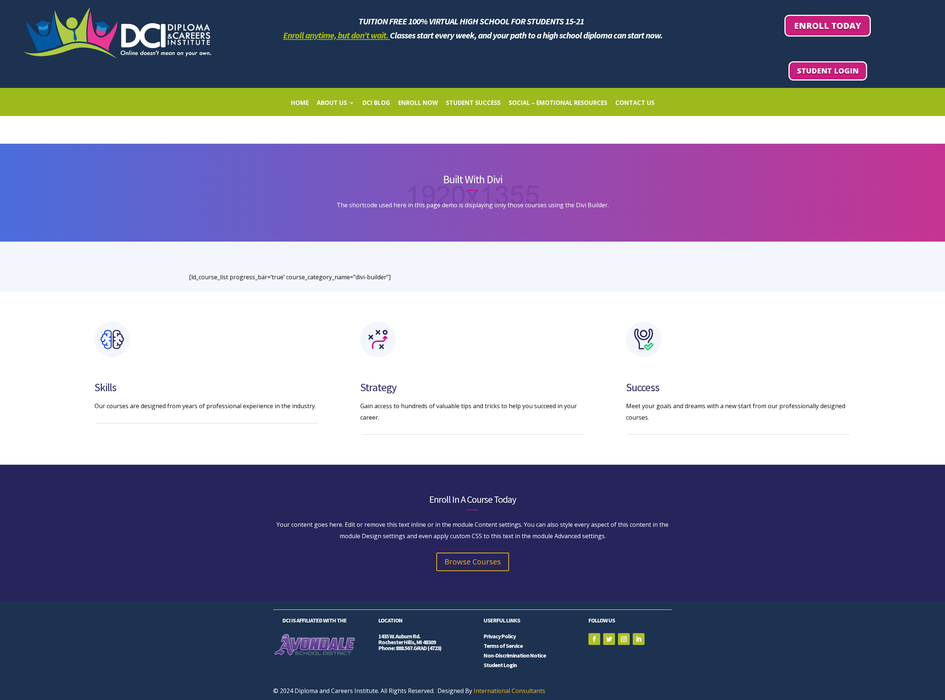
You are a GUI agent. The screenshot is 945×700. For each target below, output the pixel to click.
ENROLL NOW (418, 103)
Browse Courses (472, 562)
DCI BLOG (376, 103)
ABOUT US (332, 103)
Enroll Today (827, 25)
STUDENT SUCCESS (473, 103)
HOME (300, 103)
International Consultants (509, 691)
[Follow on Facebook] (594, 639)
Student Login (828, 71)
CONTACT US (634, 103)
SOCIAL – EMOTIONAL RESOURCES (558, 103)
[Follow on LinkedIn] (639, 639)
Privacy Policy (500, 636)
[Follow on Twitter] (609, 639)
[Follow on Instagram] (624, 639)
